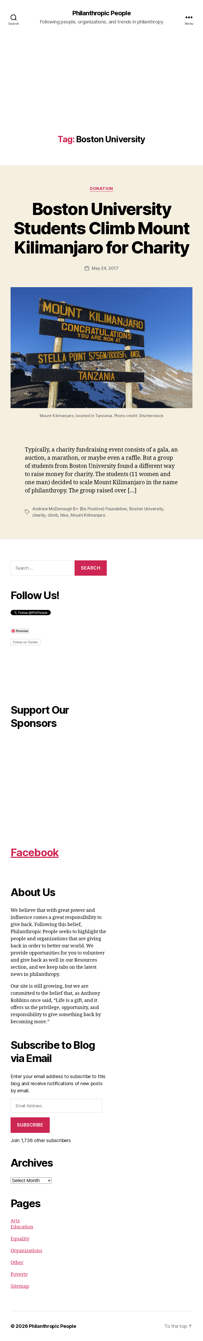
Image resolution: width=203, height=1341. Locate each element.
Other (17, 1263)
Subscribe (30, 1125)
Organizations (26, 1251)
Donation (101, 188)
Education (22, 1227)
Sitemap (20, 1286)
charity (38, 515)
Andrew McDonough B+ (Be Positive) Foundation (79, 508)
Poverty (19, 1274)
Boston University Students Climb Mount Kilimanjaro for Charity (101, 228)
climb (53, 515)
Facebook (35, 852)
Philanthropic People (101, 13)
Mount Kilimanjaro (88, 515)
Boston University (146, 508)
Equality (20, 1239)
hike (64, 515)
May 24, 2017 (105, 268)
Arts (15, 1220)
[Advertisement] (101, 95)
